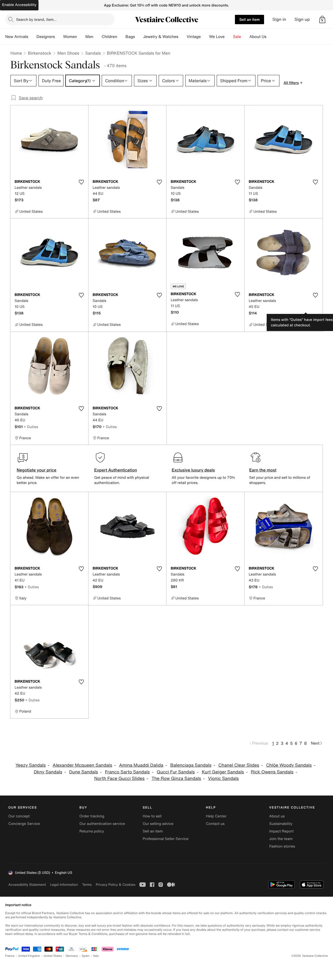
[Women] (81, 37)
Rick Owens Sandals (272, 772)
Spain (85, 956)
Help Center (216, 816)
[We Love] (229, 37)
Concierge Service (24, 823)
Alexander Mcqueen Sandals (82, 765)
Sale (237, 37)
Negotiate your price (36, 470)
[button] (322, 19)
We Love (217, 37)
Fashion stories (282, 846)
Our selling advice (158, 823)
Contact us (215, 823)
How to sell (152, 816)
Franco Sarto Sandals (127, 772)
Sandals (93, 53)
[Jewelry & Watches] (182, 37)
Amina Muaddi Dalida (141, 765)
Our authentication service (102, 823)
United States (53, 956)
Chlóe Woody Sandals (289, 765)
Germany (72, 956)
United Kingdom (29, 956)
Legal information (64, 884)
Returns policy (91, 831)
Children (109, 37)
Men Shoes (68, 53)
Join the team (281, 839)
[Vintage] (205, 37)
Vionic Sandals (223, 778)
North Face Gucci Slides (119, 778)
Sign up (302, 19)
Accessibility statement (27, 884)
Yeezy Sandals (31, 765)
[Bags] (139, 37)
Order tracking (91, 816)
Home (16, 53)
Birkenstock (39, 53)
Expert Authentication (115, 470)
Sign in (279, 19)
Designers (45, 37)
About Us (257, 37)
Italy (96, 956)
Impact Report (281, 831)
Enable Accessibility (19, 5)
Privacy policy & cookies (115, 884)
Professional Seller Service (165, 839)
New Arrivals (16, 37)
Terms (87, 884)
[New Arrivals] (32, 37)
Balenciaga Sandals (190, 765)
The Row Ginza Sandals (176, 778)
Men (89, 37)
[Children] (121, 37)
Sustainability (280, 823)
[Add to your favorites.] (81, 182)
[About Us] (270, 37)
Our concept (19, 816)
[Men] (97, 37)
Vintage (194, 37)
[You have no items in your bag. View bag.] (322, 19)
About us (277, 816)
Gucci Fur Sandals (176, 772)
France (10, 956)
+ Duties (31, 426)
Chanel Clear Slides (238, 765)
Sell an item (249, 19)
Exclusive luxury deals (193, 470)
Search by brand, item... (36, 19)
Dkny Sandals (48, 772)
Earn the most (263, 470)
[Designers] (59, 37)
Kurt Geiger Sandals (223, 772)
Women (70, 37)
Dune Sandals (83, 772)
